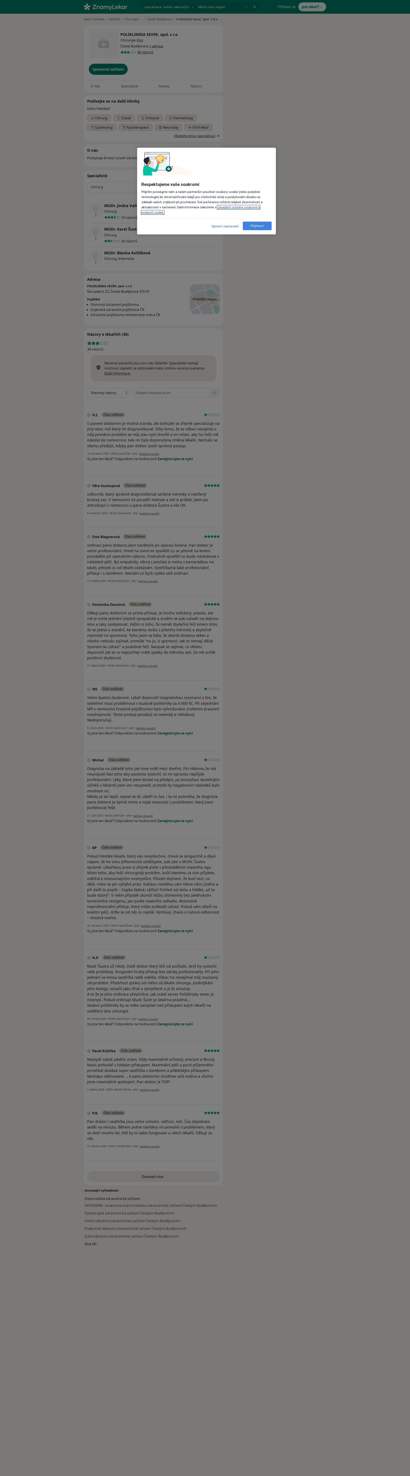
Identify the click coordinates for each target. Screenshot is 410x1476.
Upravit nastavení (225, 226)
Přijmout (257, 226)
